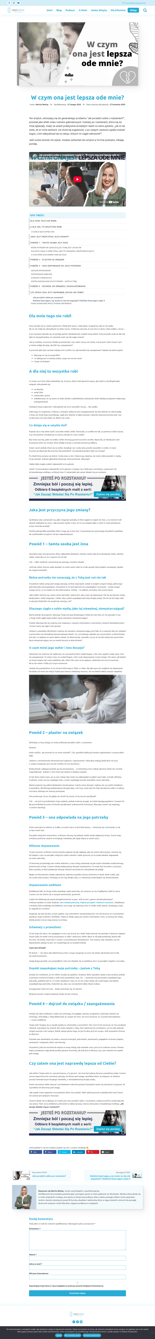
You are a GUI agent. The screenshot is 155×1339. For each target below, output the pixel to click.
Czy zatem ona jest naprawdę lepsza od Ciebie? (57, 292)
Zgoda (58, 1335)
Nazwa (33, 1254)
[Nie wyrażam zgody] (152, 1332)
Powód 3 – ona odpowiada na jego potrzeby (55, 265)
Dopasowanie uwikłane (41, 274)
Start (50, 10)
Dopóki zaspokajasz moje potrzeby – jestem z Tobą (54, 281)
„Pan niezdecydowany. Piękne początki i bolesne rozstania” (86, 902)
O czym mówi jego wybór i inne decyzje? (49, 255)
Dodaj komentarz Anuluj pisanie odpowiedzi (51, 303)
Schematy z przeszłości (41, 278)
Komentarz (35, 1228)
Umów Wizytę (99, 10)
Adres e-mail (35, 1264)
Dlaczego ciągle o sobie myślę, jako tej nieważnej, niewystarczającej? (62, 251)
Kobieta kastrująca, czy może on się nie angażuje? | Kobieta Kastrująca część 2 (69, 300)
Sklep (133, 10)
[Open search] (144, 10)
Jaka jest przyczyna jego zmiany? (49, 236)
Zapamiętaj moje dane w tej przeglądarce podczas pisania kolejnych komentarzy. (66, 1285)
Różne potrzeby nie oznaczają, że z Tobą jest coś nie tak (56, 247)
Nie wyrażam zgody (72, 1335)
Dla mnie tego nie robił (43, 220)
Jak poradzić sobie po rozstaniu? (48, 297)
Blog (59, 10)
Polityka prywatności (92, 1335)
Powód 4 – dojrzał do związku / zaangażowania (58, 286)
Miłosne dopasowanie (41, 270)
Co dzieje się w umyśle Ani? (42, 232)
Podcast (70, 10)
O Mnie (83, 10)
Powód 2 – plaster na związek (47, 259)
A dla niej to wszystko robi (46, 226)
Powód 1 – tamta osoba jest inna (49, 242)
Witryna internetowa (38, 1273)
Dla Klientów (118, 10)
